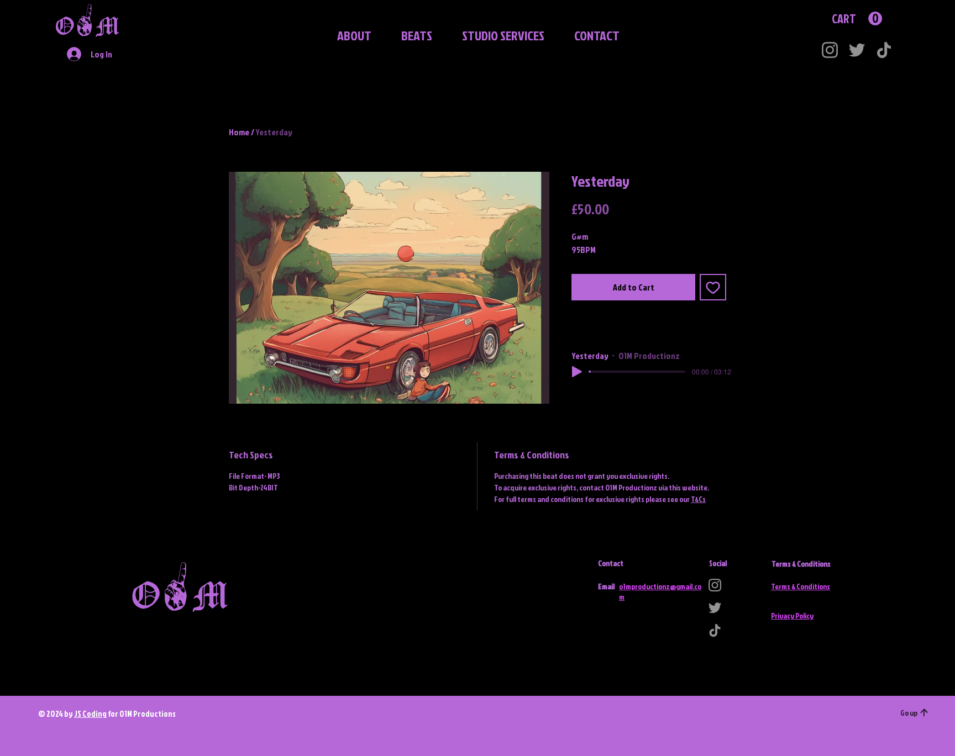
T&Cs (698, 499)
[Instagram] (830, 50)
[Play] (577, 371)
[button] (410, 35)
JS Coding (90, 714)
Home (239, 132)
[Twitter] (857, 50)
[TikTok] (884, 50)
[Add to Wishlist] (713, 287)
